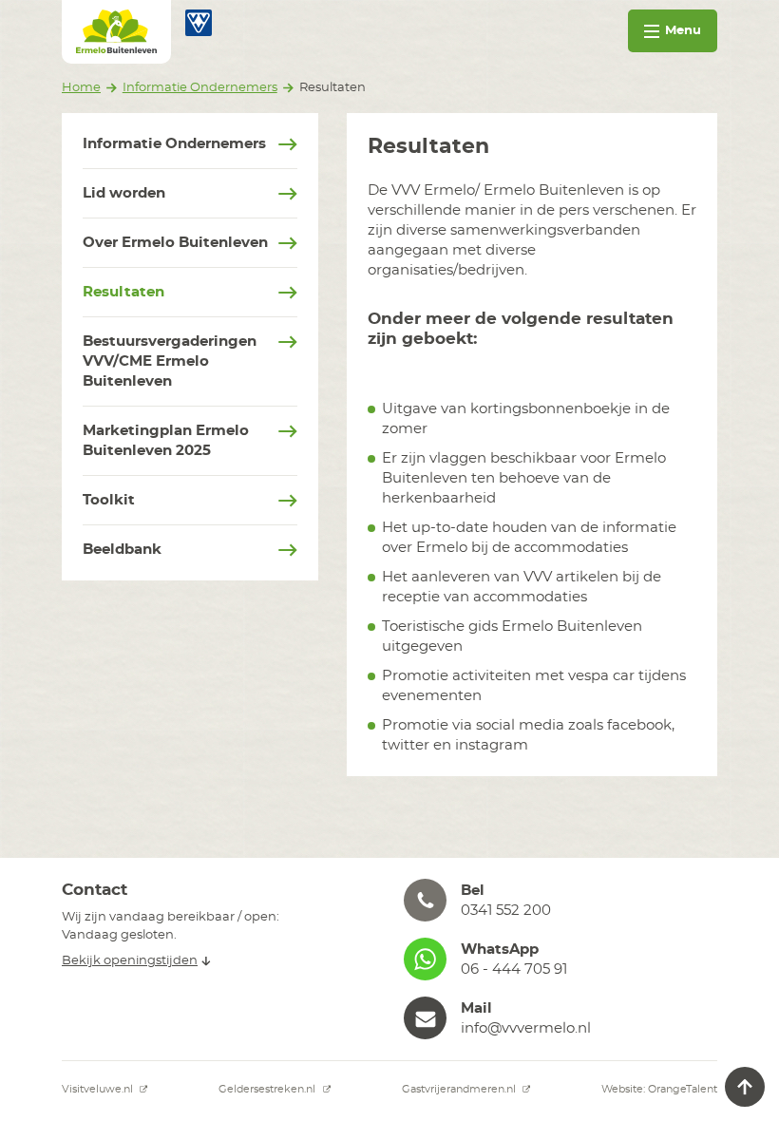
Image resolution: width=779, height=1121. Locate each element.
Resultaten (123, 292)
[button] (560, 900)
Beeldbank (122, 549)
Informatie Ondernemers (174, 144)
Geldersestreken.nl (268, 1089)
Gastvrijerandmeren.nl (460, 1089)
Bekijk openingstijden (130, 961)
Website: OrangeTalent (659, 1089)
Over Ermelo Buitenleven (175, 243)
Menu (683, 31)
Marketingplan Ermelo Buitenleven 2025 (166, 441)
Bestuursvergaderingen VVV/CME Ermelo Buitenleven (169, 361)
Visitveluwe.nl (99, 1089)
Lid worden (124, 193)
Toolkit (109, 500)
